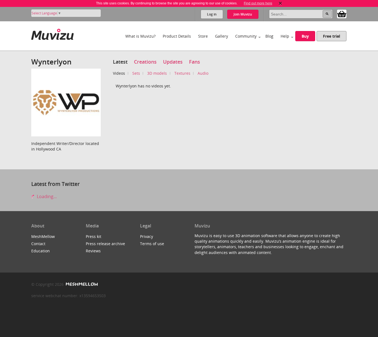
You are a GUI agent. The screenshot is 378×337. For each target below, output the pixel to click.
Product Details (177, 36)
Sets (136, 73)
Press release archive (105, 243)
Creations (145, 61)
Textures (182, 73)
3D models (157, 73)
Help (285, 36)
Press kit (93, 236)
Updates (173, 61)
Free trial (331, 36)
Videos (119, 73)
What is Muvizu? (140, 36)
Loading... (46, 196)
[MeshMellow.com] (81, 284)
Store (203, 36)
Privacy (146, 236)
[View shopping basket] (341, 14)
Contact (38, 243)
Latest (120, 61)
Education (40, 250)
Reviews (93, 250)
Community (246, 36)
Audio (203, 73)
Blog (269, 36)
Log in (212, 14)
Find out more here (258, 3)
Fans (194, 61)
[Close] (280, 3)
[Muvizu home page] (52, 33)
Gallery (221, 36)
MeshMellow (43, 236)
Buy (305, 36)
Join (243, 14)
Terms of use (152, 243)
